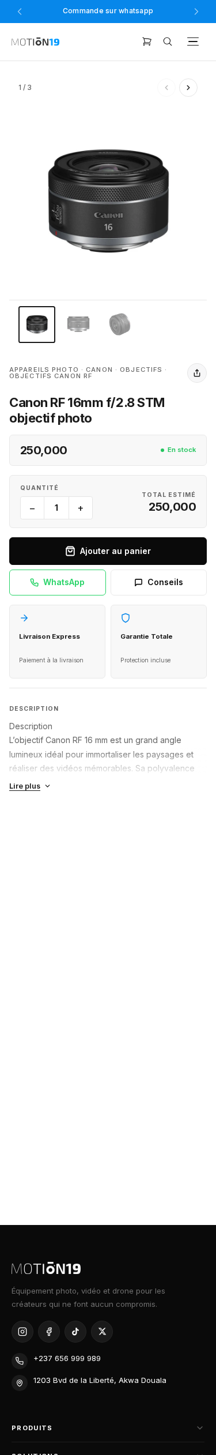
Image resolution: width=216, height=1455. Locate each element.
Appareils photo (44, 369)
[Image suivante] (188, 87)
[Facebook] (49, 1332)
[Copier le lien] (197, 373)
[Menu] (192, 41)
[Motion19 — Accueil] (108, 1268)
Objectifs (141, 369)
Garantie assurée (108, 11)
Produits (32, 1428)
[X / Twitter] (102, 1332)
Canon (99, 369)
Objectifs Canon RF (50, 376)
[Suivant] (196, 11)
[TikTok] (75, 1332)
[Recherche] (167, 41)
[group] (108, 201)
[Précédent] (20, 11)
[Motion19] (35, 41)
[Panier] (146, 41)
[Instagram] (22, 1332)
